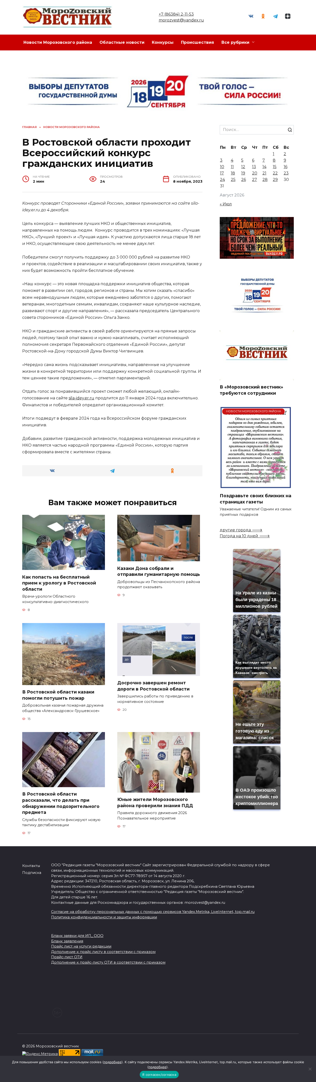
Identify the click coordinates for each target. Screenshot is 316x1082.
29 (275, 179)
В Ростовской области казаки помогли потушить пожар (58, 695)
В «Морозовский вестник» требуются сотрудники (251, 390)
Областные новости (121, 42)
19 (243, 173)
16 (285, 166)
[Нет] (309, 1068)
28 (265, 179)
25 (233, 179)
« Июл (226, 204)
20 (254, 173)
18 (233, 173)
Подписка (31, 872)
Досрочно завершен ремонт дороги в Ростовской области (153, 686)
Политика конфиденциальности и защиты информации (104, 917)
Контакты (31, 866)
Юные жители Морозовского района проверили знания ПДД (155, 802)
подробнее (112, 1062)
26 (243, 179)
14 (264, 166)
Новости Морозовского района (57, 42)
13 (254, 166)
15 (274, 166)
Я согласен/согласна (159, 1075)
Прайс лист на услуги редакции (81, 946)
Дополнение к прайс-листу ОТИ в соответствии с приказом (108, 962)
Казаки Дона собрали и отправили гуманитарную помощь (158, 571)
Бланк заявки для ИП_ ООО (77, 935)
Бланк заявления (67, 941)
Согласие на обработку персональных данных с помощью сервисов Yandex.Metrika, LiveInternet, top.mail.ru (153, 911)
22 (275, 173)
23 (286, 173)
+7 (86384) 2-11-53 (176, 14)
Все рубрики (235, 42)
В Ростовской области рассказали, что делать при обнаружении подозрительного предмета (60, 803)
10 (222, 166)
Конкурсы (163, 42)
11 (232, 166)
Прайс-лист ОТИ (66, 957)
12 (243, 166)
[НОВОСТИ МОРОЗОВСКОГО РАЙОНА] (256, 485)
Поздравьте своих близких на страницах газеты (255, 498)
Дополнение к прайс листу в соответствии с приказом (103, 952)
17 (222, 173)
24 (222, 179)
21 (264, 173)
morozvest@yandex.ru (181, 20)
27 (254, 179)
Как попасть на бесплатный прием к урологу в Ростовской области (59, 582)
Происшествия (197, 42)
